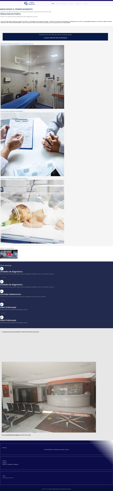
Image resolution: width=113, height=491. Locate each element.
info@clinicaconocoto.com (7, 477)
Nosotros (58, 3)
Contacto (86, 3)
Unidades (71, 3)
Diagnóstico (78, 3)
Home (53, 3)
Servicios (64, 3)
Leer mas (3, 277)
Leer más (3, 300)
